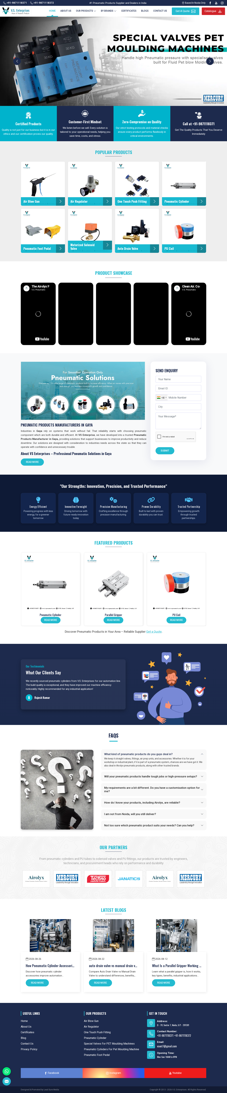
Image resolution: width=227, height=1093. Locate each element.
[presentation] (17, 61)
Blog (23, 1038)
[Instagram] (222, 3)
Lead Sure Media (51, 1090)
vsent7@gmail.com (167, 1046)
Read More (32, 462)
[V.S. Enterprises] (15, 10)
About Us (65, 10)
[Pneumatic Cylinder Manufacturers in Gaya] (50, 581)
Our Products (84, 10)
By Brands (107, 10)
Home (52, 10)
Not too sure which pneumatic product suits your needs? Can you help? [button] (149, 825)
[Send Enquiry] (6, 1081)
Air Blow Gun (91, 1021)
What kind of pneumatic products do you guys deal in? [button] (138, 754)
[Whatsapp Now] (6, 1071)
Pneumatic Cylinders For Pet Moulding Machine (111, 1049)
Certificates (128, 10)
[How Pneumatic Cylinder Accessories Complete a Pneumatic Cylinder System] (50, 939)
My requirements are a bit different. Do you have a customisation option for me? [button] (152, 789)
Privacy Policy (29, 1049)
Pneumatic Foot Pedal (97, 1055)
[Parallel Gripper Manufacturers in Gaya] (113, 581)
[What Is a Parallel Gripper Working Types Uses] (176, 939)
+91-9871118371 (16, 2)
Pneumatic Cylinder (50, 615)
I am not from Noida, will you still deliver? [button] (130, 814)
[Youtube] (216, 3)
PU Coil (176, 615)
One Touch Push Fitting (97, 1032)
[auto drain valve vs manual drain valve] (113, 939)
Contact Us (160, 10)
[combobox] (162, 397)
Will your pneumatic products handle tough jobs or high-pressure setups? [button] (150, 776)
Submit (165, 450)
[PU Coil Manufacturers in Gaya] (176, 581)
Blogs (145, 10)
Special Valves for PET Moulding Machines (109, 1043)
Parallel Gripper (113, 615)
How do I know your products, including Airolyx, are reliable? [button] (142, 802)
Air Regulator (91, 1026)
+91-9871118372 (43, 2)
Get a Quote (154, 631)
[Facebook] (210, 3)
